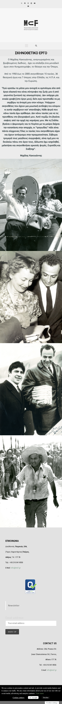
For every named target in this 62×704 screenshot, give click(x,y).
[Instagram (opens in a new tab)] (27, 3)
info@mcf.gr (16, 568)
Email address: (14, 618)
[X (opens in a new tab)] (21, 3)
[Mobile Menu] (26, 46)
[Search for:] (36, 46)
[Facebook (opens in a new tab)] (24, 3)
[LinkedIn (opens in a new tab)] (31, 3)
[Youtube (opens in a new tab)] (34, 3)
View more (40, 693)
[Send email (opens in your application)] (28, 6)
